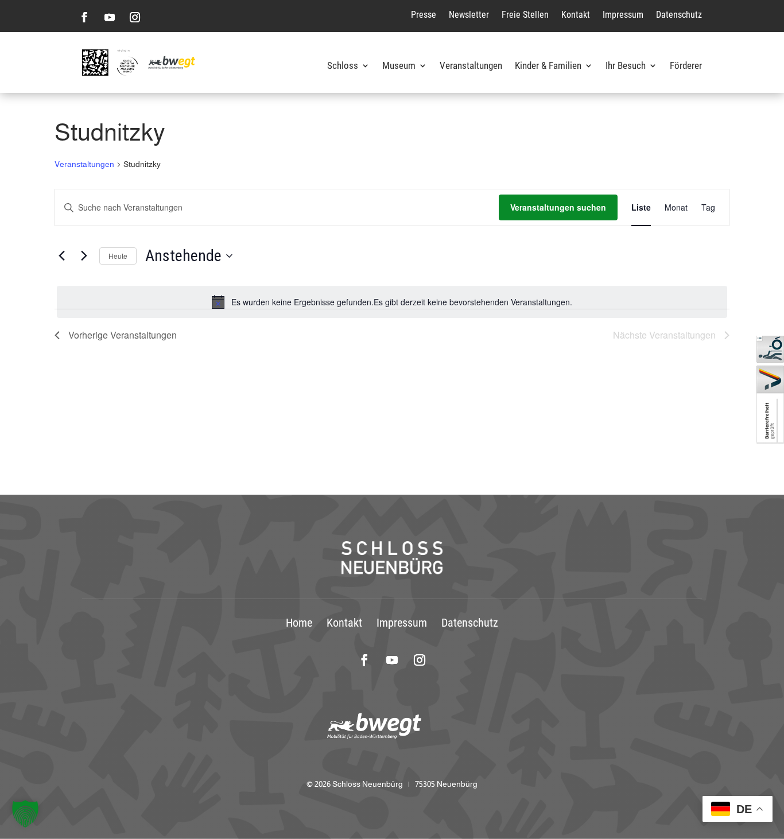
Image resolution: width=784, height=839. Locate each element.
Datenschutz (679, 14)
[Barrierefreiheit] (770, 440)
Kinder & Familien (548, 66)
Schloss (342, 66)
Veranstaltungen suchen (558, 207)
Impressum (623, 14)
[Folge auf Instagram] (135, 17)
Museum (399, 66)
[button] (25, 813)
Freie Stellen (525, 14)
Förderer (686, 66)
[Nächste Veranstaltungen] (84, 256)
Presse (423, 14)
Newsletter (469, 14)
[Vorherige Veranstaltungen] (61, 256)
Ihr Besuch (626, 66)
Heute (117, 256)
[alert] (392, 302)
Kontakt (575, 14)
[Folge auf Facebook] (84, 17)
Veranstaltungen (471, 66)
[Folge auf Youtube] (109, 17)
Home (299, 623)
